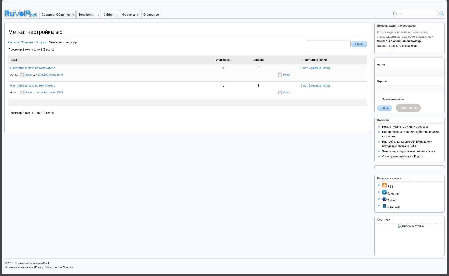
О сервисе (151, 14)
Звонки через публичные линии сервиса (408, 151)
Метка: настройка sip (35, 32)
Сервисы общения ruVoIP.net (32, 263)
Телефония (87, 14)
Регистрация (408, 107)
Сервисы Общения (56, 14)
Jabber (109, 14)
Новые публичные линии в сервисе (405, 126)
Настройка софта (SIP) (49, 74)
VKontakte (394, 207)
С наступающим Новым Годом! (402, 156)
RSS (390, 186)
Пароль (382, 81)
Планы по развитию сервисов (396, 45)
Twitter (391, 200)
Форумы (128, 14)
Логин (381, 64)
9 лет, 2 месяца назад (315, 68)
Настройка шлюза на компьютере (32, 68)
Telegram (393, 193)
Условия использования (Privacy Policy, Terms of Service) (39, 267)
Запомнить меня (393, 99)
